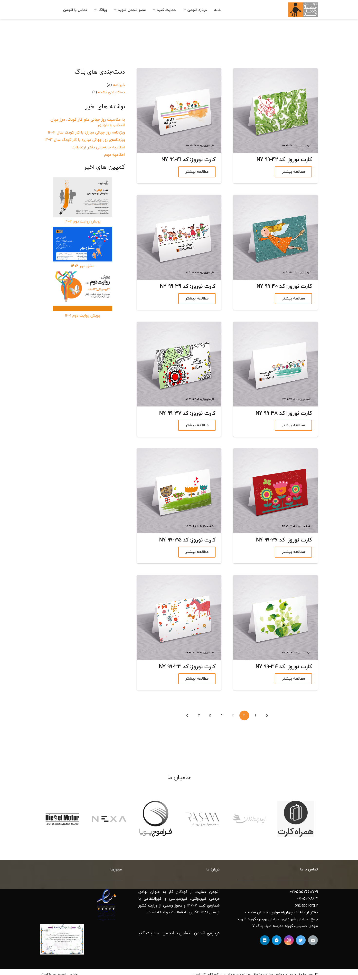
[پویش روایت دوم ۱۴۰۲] (82, 197)
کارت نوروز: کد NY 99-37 (187, 413)
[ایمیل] (313, 940)
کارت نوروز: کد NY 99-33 (187, 667)
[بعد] (188, 715)
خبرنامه (119, 85)
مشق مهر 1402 (82, 266)
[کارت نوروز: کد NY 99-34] (275, 617)
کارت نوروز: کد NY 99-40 (284, 286)
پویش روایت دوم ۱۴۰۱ (82, 315)
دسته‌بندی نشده (111, 92)
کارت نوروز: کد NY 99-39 (188, 286)
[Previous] (267, 715)
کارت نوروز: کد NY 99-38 (283, 413)
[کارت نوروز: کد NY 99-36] (275, 490)
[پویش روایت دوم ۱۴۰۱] (82, 291)
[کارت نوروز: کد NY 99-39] (179, 237)
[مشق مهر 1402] (82, 244)
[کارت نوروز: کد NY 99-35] (179, 490)
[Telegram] (277, 940)
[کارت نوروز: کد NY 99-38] (275, 364)
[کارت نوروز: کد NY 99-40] (275, 237)
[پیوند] (303, 9)
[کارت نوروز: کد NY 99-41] (179, 110)
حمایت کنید (147, 933)
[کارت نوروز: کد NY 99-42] (275, 110)
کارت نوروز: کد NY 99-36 (284, 540)
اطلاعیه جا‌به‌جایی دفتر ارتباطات (98, 147)
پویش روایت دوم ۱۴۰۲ (83, 221)
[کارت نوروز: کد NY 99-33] (179, 617)
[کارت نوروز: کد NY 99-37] (179, 364)
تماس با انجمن (176, 933)
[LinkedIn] (265, 940)
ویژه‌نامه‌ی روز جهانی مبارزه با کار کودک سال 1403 (85, 140)
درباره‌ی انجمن (207, 933)
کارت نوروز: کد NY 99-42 (284, 160)
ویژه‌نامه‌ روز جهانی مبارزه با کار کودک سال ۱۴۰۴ (86, 132)
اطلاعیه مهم (114, 154)
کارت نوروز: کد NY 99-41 (188, 160)
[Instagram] (289, 940)
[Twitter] (301, 940)
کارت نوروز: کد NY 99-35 (187, 540)
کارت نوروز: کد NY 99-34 (283, 667)
